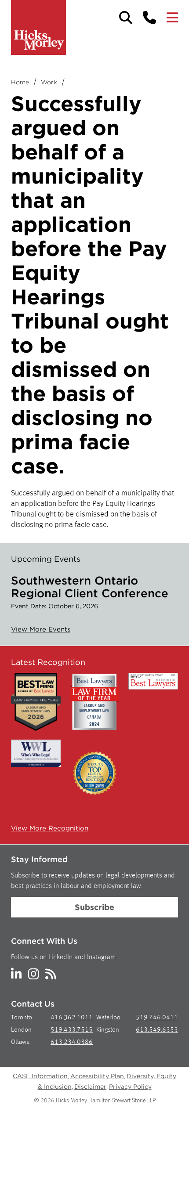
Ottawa (20, 1042)
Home (20, 82)
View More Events (40, 629)
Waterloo (108, 1018)
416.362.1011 (72, 1018)
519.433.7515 (72, 1030)
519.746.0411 (157, 1018)
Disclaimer (90, 1086)
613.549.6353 (157, 1030)
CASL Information (40, 1076)
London (21, 1030)
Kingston (107, 1030)
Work (49, 82)
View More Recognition (49, 828)
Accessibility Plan (97, 1076)
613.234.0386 (72, 1042)
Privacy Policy (130, 1086)
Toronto (21, 1018)
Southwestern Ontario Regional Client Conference (89, 587)
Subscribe (94, 907)
